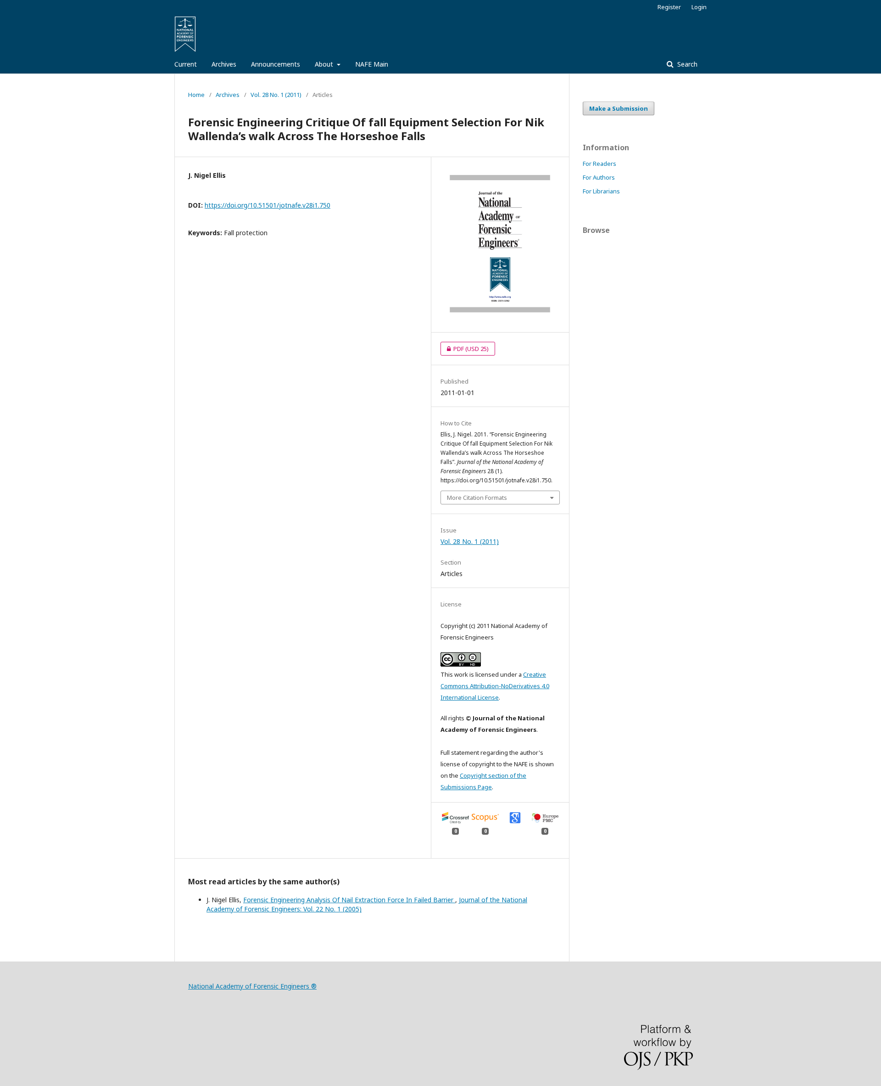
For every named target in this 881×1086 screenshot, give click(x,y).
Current (185, 64)
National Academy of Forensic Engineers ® (252, 986)
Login (699, 7)
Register (669, 7)
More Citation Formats (477, 497)
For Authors (599, 177)
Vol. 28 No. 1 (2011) (276, 94)
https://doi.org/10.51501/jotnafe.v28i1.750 (267, 205)
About (325, 64)
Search (686, 64)
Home (196, 94)
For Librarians (601, 191)
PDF (464, 349)
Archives (224, 64)
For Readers (599, 163)
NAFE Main (371, 64)
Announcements (275, 64)
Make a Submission (618, 108)
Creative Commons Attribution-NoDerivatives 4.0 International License (494, 685)
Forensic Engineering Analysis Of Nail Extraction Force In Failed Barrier (349, 899)
